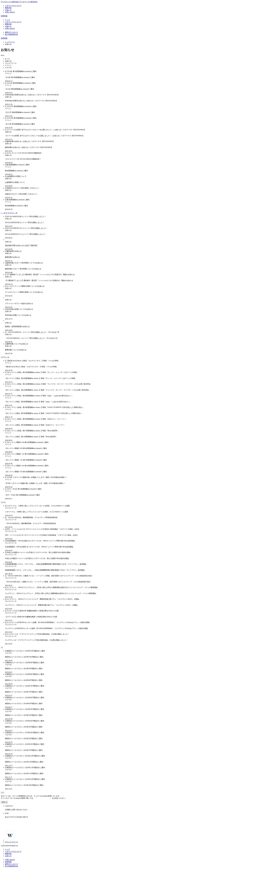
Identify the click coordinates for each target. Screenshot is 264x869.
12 (8, 213)
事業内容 (8, 8)
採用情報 (4, 16)
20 (16, 213)
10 (4, 213)
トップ (7, 20)
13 (10, 213)
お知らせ (8, 10)
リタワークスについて (13, 6)
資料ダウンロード (11, 32)
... (2, 213)
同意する (4, 802)
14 (13, 213)
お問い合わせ (10, 12)
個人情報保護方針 (11, 34)
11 (6, 213)
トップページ (10, 42)
